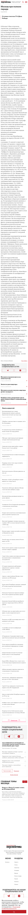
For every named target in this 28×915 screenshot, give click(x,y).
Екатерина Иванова (8, 360)
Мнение (16, 873)
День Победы (24, 360)
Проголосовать (7, 771)
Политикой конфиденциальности (11, 907)
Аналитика (16, 867)
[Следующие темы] (26, 782)
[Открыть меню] (26, 2)
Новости (16, 862)
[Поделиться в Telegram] (8, 370)
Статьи (16, 864)
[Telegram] (8, 736)
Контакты (7, 862)
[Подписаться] (20, 370)
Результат (16, 771)
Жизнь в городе (17, 876)
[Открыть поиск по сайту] (23, 2)
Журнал (16, 878)
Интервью (16, 870)
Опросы (16, 884)
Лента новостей (8, 408)
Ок (14, 912)
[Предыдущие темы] (23, 782)
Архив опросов (14, 775)
